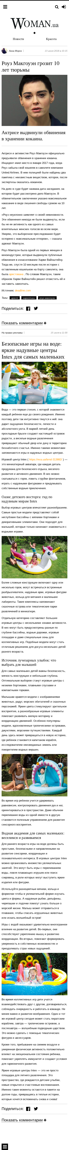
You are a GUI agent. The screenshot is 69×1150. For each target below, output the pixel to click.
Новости (18, 39)
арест (14, 298)
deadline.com (23, 290)
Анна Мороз (15, 51)
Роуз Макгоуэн (47, 298)
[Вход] (64, 7)
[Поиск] (57, 7)
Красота (51, 39)
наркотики (29, 298)
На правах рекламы (12, 332)
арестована (16, 274)
